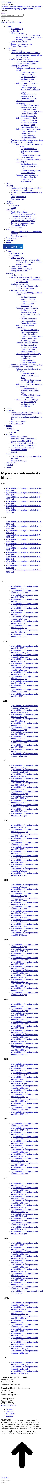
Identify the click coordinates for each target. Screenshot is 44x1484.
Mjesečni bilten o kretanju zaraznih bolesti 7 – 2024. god (24, 609)
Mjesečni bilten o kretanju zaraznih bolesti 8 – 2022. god (24, 724)
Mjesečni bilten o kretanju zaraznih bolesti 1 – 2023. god (24, 695)
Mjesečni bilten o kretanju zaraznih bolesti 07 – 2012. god (24, 1330)
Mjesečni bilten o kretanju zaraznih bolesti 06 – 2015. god (24, 1151)
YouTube (9, 1416)
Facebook (9, 1409)
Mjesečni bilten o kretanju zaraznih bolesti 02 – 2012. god (24, 1308)
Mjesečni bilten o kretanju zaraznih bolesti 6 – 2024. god (24, 613)
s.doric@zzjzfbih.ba (8, 1405)
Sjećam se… (13, 246)
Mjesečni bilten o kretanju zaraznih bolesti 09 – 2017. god (24, 1018)
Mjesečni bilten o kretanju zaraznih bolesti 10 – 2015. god (24, 1133)
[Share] (4, 1480)
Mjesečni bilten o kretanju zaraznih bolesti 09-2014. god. (24, 1219)
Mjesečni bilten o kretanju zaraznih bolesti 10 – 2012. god (24, 1343)
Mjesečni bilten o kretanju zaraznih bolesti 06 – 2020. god (24, 852)
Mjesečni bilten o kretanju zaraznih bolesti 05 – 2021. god (24, 797)
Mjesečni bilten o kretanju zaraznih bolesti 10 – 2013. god (24, 1283)
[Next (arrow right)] (4, 1482)
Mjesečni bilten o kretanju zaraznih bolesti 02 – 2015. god (24, 1168)
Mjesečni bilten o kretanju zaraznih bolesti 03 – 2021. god (24, 806)
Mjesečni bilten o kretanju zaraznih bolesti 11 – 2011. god (24, 1368)
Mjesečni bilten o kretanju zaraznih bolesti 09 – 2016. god (24, 1078)
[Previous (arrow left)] (2, 1482)
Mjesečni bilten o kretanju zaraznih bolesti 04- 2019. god (24, 921)
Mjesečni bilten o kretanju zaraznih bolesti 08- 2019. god (24, 903)
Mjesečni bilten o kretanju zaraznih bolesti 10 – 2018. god (24, 954)
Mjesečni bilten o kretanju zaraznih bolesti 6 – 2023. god (24, 673)
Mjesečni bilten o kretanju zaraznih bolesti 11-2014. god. (24, 1228)
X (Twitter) (10, 1414)
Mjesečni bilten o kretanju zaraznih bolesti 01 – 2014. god (24, 1184)
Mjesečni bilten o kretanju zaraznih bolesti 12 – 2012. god (24, 1352)
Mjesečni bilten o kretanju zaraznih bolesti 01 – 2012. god (24, 1304)
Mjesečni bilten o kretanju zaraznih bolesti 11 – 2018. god (24, 950)
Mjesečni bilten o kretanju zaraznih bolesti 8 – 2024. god (24, 605)
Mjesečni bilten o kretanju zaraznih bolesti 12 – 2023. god (24, 647)
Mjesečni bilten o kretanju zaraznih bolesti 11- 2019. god (24, 890)
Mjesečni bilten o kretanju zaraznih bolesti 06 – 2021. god (24, 792)
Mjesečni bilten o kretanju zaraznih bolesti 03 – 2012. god (24, 1312)
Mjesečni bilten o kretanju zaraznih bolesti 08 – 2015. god (24, 1142)
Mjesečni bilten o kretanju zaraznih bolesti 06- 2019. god (24, 912)
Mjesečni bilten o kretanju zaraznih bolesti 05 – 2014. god (24, 1202)
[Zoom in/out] (9, 1480)
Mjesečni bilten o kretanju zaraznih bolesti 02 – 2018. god (24, 989)
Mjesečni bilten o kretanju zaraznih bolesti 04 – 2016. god (24, 1100)
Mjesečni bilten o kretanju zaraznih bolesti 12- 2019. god (24, 886)
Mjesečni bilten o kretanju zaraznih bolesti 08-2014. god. (24, 1215)
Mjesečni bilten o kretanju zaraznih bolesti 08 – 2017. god (24, 1023)
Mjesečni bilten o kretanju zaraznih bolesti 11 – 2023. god (24, 651)
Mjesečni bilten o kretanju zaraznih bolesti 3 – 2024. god (24, 626)
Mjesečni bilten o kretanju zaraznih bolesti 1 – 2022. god (24, 755)
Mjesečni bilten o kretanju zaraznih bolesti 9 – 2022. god (24, 720)
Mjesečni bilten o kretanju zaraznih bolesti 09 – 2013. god (24, 1279)
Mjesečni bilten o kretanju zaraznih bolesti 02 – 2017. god (24, 1049)
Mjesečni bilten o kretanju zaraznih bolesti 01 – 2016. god (24, 1113)
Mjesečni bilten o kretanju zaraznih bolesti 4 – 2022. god (24, 742)
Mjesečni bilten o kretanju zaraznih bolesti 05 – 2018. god (24, 976)
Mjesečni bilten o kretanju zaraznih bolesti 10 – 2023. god (24, 656)
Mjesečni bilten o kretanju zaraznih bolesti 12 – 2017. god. (24, 1005)
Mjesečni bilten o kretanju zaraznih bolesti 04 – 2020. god (24, 861)
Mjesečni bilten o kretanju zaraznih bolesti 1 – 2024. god (24, 635)
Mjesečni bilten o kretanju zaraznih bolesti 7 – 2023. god (24, 669)
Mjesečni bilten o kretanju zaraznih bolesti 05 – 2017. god (24, 1036)
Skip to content (7, 2)
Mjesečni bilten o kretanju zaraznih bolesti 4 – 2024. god (24, 622)
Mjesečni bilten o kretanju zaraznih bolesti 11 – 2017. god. (24, 1009)
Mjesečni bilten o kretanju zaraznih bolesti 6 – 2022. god (24, 733)
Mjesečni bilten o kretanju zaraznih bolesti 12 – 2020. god (24, 826)
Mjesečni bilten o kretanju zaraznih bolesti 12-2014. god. (24, 1232)
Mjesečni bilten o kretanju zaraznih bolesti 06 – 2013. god (24, 1266)
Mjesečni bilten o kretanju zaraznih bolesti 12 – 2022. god (24, 707)
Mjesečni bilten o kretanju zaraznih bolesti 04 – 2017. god (24, 1040)
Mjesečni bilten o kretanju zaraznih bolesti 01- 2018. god (24, 993)
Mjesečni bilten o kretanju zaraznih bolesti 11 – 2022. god (24, 711)
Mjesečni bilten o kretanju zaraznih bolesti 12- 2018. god (24, 945)
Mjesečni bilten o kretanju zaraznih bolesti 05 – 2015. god (24, 1155)
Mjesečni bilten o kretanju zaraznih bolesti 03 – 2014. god (24, 1193)
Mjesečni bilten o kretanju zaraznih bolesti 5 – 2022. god (24, 737)
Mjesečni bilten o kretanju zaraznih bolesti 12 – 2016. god (24, 1065)
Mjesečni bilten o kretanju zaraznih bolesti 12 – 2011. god (24, 1372)
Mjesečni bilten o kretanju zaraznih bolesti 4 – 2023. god (24, 682)
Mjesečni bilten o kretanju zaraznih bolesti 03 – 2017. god (24, 1044)
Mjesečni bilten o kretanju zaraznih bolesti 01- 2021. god (24, 814)
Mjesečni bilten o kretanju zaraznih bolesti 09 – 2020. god (24, 839)
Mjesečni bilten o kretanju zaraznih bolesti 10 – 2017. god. (24, 1014)
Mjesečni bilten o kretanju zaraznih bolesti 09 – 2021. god (24, 779)
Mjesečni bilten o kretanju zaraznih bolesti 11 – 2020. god (24, 830)
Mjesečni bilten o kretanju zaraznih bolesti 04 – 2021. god (24, 801)
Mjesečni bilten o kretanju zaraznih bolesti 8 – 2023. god (24, 664)
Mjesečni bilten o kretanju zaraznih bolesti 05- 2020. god (24, 857)
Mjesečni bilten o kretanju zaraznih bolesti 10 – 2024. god (24, 596)
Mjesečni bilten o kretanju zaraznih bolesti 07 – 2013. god (24, 1270)
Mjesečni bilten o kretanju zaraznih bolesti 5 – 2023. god (24, 677)
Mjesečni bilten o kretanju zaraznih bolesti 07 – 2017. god (24, 1027)
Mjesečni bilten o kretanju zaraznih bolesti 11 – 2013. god (24, 1288)
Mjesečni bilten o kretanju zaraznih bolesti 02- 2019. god (24, 929)
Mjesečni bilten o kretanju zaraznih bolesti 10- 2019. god (24, 894)
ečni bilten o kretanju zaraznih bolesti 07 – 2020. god (24, 848)
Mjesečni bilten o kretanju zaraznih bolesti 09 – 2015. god (24, 1138)
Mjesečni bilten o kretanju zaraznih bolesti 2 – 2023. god (24, 691)
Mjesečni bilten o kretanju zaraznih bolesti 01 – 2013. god (24, 1244)
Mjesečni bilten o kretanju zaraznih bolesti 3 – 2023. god (24, 686)
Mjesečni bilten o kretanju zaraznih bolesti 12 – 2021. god (24, 766)
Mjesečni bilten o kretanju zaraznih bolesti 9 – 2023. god (24, 660)
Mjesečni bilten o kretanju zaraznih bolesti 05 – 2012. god (24, 1321)
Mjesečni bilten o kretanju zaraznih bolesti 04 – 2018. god (24, 980)
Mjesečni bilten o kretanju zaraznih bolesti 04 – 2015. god (24, 1159)
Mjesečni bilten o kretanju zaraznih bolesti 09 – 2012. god (24, 1339)
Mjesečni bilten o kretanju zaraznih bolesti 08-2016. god (24, 1082)
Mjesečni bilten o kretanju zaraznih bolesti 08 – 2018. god (24, 963)
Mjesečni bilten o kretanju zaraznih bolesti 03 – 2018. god (24, 985)
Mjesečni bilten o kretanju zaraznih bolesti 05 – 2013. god (24, 1261)
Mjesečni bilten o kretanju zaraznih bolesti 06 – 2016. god (24, 1091)
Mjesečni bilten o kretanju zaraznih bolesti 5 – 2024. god (24, 618)
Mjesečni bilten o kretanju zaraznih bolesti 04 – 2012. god (24, 1317)
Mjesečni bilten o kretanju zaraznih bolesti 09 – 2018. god (24, 959)
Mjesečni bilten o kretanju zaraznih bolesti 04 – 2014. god (24, 1197)
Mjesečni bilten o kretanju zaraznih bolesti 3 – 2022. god (24, 746)
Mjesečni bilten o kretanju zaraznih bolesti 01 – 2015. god (24, 1173)
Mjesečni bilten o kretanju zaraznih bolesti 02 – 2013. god (24, 1248)
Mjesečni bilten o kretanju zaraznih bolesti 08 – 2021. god (24, 784)
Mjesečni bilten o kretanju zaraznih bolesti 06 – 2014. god (24, 1206)
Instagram (9, 1412)
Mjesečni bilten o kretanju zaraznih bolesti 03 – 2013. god (24, 1253)
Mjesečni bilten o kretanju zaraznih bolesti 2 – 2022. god (24, 750)
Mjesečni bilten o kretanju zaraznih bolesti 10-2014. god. (24, 1224)
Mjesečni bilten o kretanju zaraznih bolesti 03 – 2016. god (24, 1104)
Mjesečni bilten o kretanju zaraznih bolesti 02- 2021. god (24, 810)
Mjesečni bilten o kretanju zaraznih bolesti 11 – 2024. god (24, 592)
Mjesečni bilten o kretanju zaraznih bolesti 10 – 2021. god (24, 775)
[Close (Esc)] (2, 1480)
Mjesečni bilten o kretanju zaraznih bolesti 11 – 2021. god (24, 771)
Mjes (13, 847)
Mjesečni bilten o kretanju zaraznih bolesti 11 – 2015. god (24, 1129)
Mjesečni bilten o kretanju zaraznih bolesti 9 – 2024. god (24, 600)
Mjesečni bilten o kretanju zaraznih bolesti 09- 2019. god (24, 899)
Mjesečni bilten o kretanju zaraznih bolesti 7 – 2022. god (24, 728)
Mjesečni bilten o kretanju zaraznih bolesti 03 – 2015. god (24, 1164)
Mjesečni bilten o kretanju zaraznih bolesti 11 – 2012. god (24, 1347)
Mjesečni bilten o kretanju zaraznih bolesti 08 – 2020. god (24, 844)
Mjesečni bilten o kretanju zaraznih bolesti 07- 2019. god (24, 908)
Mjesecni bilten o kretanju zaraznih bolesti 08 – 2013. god (24, 1274)
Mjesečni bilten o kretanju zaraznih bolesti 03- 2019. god (24, 925)
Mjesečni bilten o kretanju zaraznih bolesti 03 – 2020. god (24, 865)
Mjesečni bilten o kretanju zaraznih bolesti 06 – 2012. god (24, 1326)
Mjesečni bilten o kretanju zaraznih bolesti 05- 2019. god (24, 916)
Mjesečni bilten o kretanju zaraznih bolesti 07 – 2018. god (24, 967)
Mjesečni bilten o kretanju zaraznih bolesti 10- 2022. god (24, 715)
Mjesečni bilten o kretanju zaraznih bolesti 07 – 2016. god (24, 1087)
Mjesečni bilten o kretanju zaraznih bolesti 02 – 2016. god (24, 1109)
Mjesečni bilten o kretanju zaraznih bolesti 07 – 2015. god (24, 1146)
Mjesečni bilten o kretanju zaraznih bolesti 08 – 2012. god (24, 1334)
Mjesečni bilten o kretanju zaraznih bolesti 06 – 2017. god (24, 1031)
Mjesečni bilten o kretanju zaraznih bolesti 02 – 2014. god (24, 1189)
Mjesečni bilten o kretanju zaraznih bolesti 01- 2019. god (24, 934)
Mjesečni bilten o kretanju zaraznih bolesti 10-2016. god (24, 1074)
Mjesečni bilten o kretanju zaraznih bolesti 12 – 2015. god (24, 1125)
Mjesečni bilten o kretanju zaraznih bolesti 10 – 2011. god (24, 1363)
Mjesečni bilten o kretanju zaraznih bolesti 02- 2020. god (24, 870)
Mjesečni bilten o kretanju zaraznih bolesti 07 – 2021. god (24, 788)
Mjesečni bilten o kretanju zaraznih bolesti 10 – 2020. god (24, 835)
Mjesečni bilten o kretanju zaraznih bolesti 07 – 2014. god (24, 1210)
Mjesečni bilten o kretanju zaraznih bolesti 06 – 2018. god (24, 972)
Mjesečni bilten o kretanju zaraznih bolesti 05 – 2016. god (24, 1095)
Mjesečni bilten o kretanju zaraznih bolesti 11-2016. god (24, 1069)
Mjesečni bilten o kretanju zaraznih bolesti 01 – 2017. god (24, 1053)
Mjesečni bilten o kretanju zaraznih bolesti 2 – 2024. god (24, 631)
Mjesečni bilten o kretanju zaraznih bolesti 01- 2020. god (24, 874)
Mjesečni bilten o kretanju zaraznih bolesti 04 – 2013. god (24, 1257)
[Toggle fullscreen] (7, 1480)
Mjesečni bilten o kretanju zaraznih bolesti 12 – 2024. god (24, 587)
